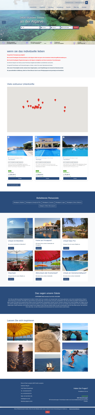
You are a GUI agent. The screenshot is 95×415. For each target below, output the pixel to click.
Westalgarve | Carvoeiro (48, 202)
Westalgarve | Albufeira (19, 202)
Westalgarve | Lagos (60, 202)
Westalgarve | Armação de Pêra (33, 202)
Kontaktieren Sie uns (83, 385)
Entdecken (11, 248)
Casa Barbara (66, 159)
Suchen (76, 27)
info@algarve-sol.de (69, 2)
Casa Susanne (11, 159)
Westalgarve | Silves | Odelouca (74, 202)
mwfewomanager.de (83, 402)
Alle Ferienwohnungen (13, 184)
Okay (47, 412)
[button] (4, 22)
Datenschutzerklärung (74, 408)
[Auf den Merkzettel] (8, 137)
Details (20, 178)
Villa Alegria (38, 159)
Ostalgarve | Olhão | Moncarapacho (47, 205)
